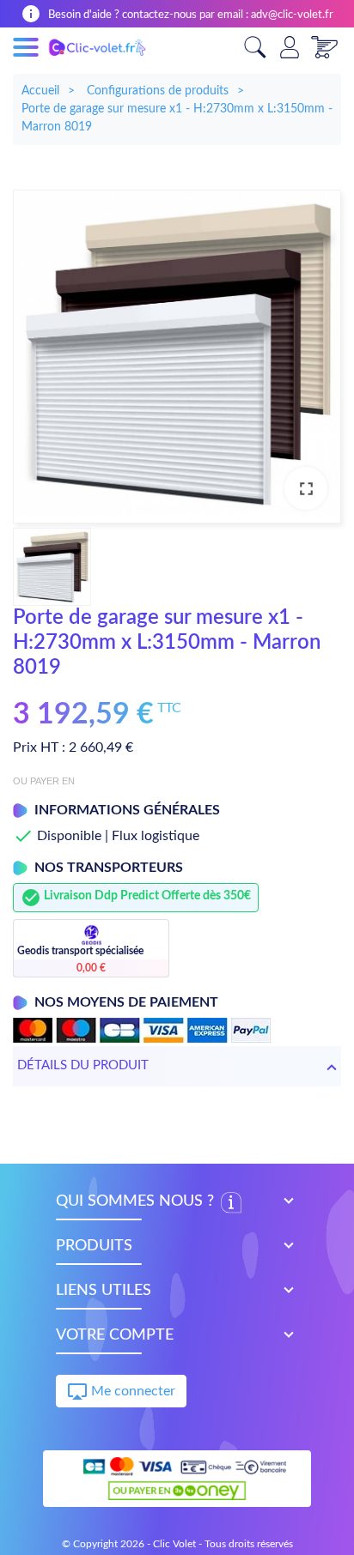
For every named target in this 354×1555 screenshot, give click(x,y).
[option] (177, 357)
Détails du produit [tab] (83, 1065)
